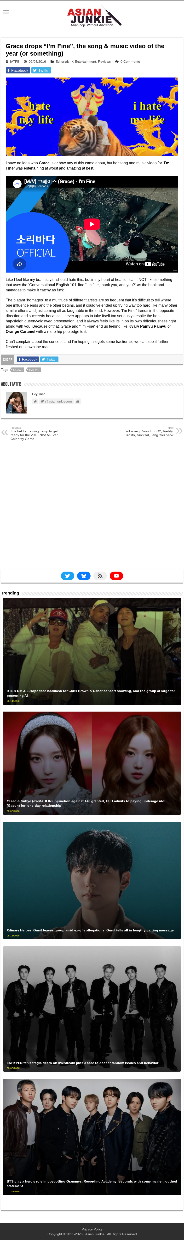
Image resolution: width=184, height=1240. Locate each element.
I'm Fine (34, 369)
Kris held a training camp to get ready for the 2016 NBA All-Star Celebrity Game (34, 433)
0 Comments (130, 61)
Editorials (62, 61)
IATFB (14, 61)
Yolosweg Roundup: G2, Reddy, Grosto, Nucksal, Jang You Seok (149, 431)
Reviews (104, 61)
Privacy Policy (92, 1229)
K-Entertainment (83, 61)
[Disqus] (92, 508)
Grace (18, 369)
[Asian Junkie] (92, 15)
